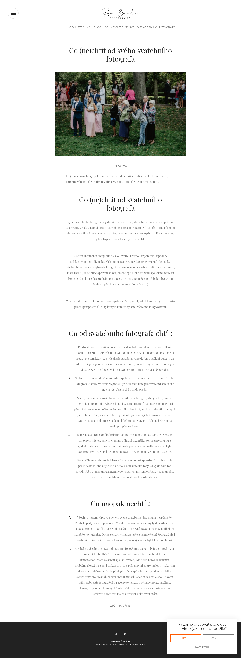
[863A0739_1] (120, 114)
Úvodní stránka (78, 27)
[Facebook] (116, 635)
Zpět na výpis (120, 605)
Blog (97, 27)
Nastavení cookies (120, 641)
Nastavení (202, 647)
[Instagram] (124, 635)
